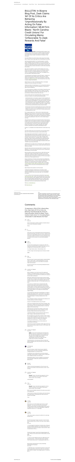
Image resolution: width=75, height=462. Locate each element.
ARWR (30, 332)
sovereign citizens (45, 197)
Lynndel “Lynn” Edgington (31, 269)
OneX (45, 196)
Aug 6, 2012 (29, 373)
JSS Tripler (54, 194)
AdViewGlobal (44, 193)
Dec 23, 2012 (29, 435)
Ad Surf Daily (16, 193)
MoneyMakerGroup (50, 195)
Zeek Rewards (54, 198)
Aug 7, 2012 (29, 423)
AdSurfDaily (40, 193)
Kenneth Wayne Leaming (43, 195)
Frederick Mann (44, 194)
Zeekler (57, 198)
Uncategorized (25, 193)
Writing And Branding (30, 193)
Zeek (50, 198)
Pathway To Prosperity (49, 196)
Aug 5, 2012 (29, 364)
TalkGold (50, 197)
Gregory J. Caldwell (50, 194)
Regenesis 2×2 (40, 197)
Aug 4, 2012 (29, 220)
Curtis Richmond (55, 193)
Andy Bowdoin (49, 193)
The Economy (20, 193)
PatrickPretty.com (17, 2)
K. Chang (28, 412)
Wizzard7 (30, 375)
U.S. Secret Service (47, 198)
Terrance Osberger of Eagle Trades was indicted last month (35, 163)
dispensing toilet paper (33, 78)
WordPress (59, 459)
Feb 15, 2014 (29, 445)
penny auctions (55, 196)
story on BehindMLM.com (31, 182)
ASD (51, 193)
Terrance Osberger (54, 197)
